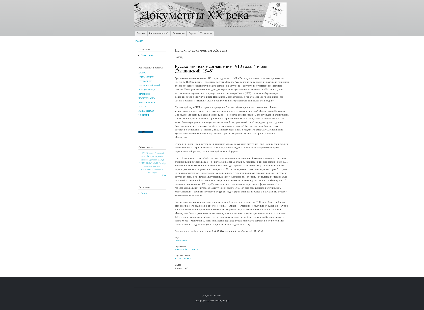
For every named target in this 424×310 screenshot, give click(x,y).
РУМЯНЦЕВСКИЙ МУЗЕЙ (149, 85)
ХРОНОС (142, 73)
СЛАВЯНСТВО (144, 94)
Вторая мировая (155, 156)
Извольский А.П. (182, 249)
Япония (187, 258)
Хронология (206, 33)
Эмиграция (152, 172)
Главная (141, 33)
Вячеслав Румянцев (219, 300)
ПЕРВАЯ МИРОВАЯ (146, 102)
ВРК (143, 153)
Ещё (164, 175)
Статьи (144, 193)
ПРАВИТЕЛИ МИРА (146, 98)
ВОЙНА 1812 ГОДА (146, 111)
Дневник (144, 159)
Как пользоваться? (158, 33)
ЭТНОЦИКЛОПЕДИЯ (147, 90)
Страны (192, 33)
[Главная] (210, 15)
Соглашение (147, 169)
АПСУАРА (142, 106)
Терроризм (158, 169)
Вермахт (150, 153)
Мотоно (195, 249)
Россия (178, 258)
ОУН (155, 163)
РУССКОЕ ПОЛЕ (145, 81)
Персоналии (178, 33)
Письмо (156, 166)
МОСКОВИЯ (143, 115)
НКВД (149, 163)
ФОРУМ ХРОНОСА (146, 77)
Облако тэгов (147, 55)
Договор (153, 159)
